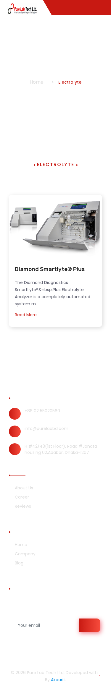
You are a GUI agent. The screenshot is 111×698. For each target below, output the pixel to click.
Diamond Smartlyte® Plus (50, 269)
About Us (23, 488)
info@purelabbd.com (46, 428)
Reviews (22, 506)
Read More (26, 315)
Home (37, 82)
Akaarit (58, 680)
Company (25, 554)
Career (21, 497)
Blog (18, 563)
